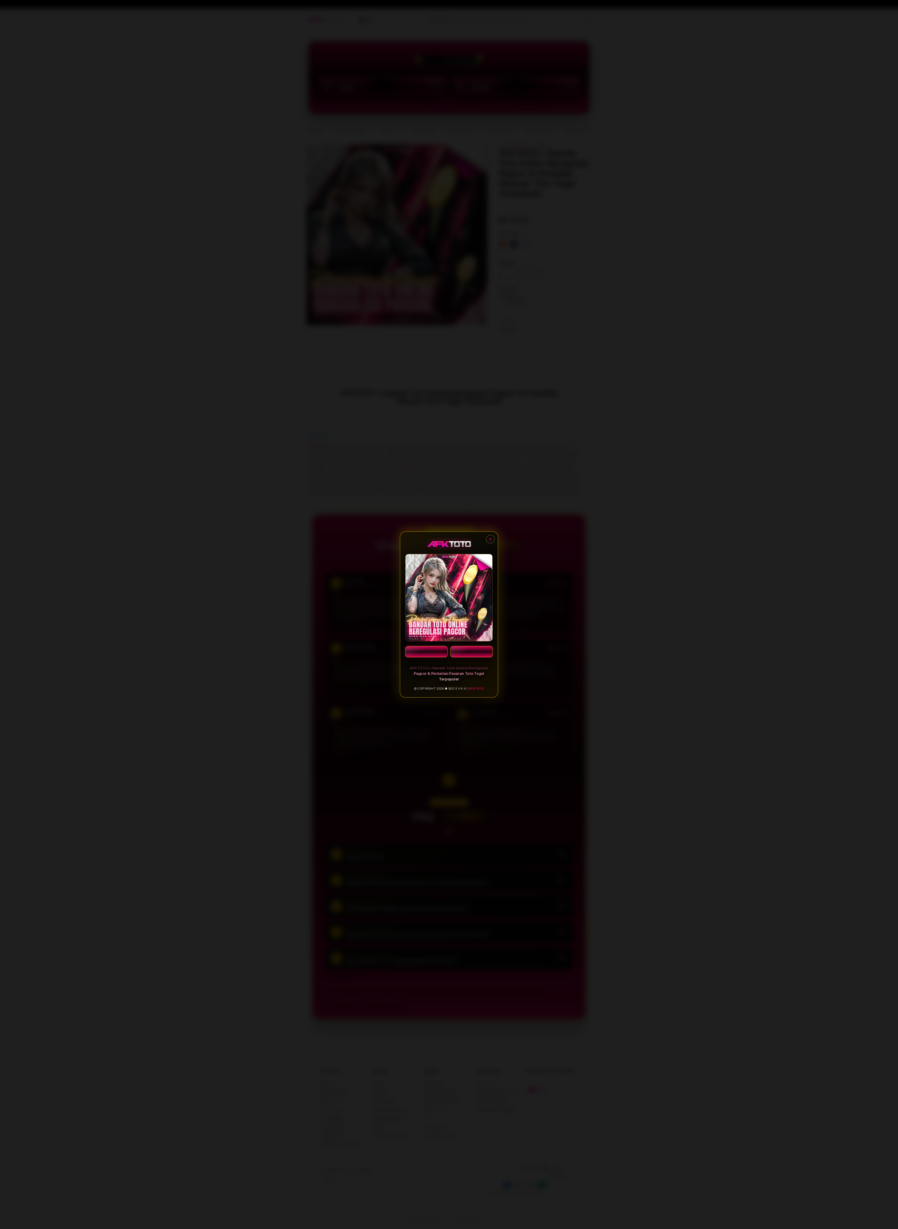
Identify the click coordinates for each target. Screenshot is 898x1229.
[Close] (490, 539)
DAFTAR (426, 652)
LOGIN (471, 652)
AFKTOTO (476, 688)
